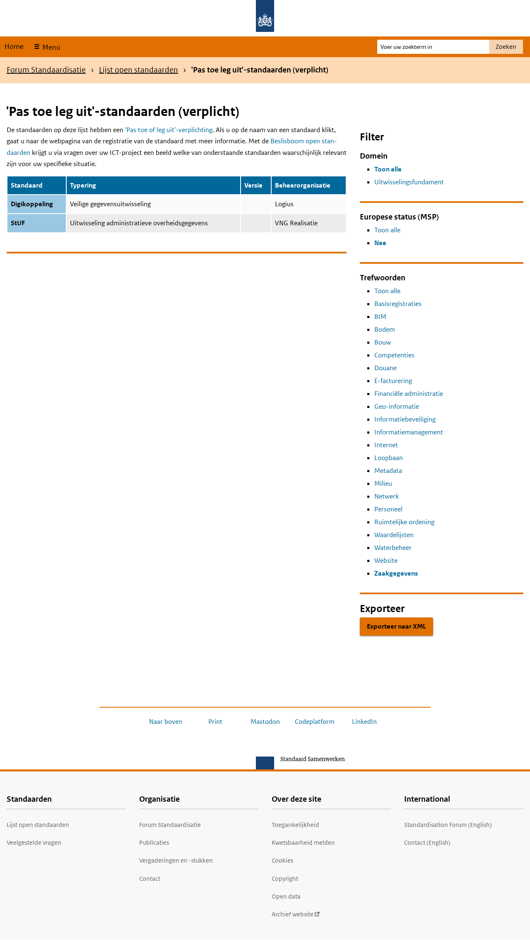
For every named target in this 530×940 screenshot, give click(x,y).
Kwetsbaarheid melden (303, 842)
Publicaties (154, 842)
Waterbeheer (393, 547)
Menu (50, 47)
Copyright (285, 878)
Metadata (388, 470)
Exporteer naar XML (396, 626)
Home (14, 46)
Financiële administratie (408, 393)
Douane (385, 368)
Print (215, 721)
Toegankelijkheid (295, 825)
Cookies (282, 860)
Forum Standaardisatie (46, 70)
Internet (386, 445)
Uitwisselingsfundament (409, 182)
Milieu (383, 483)
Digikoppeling (32, 204)
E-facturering (393, 380)
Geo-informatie (396, 406)
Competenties (394, 355)
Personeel (388, 509)
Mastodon (265, 721)
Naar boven (165, 721)
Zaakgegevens (396, 573)
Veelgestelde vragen (34, 842)
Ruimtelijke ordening (404, 522)
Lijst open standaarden (138, 70)
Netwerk (386, 496)
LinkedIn (364, 721)
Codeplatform (315, 721)
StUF (18, 223)
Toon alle (388, 169)
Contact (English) (427, 842)
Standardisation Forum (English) (448, 825)
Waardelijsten (394, 534)
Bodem (384, 329)
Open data (286, 896)
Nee (380, 243)
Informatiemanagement (408, 432)
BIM (380, 316)
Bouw (382, 342)
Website (386, 560)
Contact (149, 878)
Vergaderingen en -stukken (176, 860)
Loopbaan (388, 457)
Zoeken (506, 47)
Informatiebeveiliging (405, 419)
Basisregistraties (398, 303)
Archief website (292, 914)
